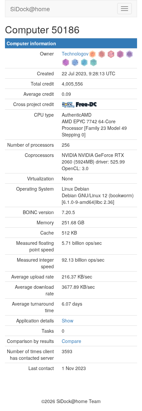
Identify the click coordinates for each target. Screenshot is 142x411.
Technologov (75, 53)
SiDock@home (30, 8)
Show (67, 320)
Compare (71, 341)
